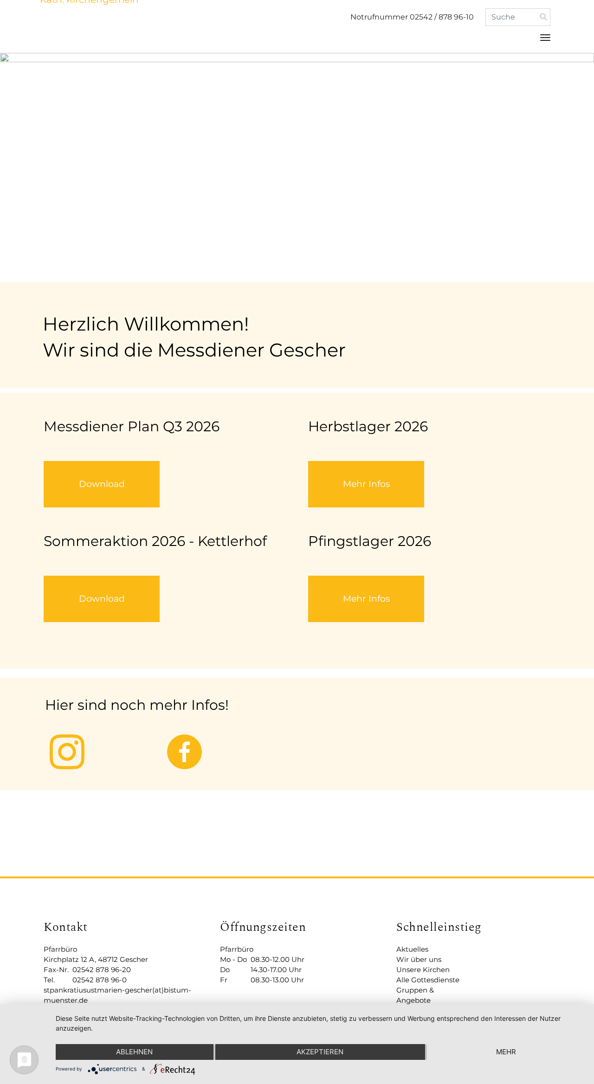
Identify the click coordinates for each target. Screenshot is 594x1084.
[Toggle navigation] (545, 38)
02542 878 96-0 (99, 979)
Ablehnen (134, 1051)
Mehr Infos (366, 484)
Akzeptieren (320, 1051)
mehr (506, 1051)
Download (102, 484)
